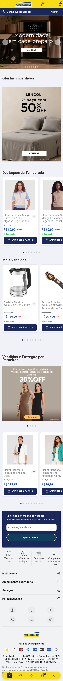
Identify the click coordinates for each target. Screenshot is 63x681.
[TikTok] (50, 619)
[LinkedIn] (31, 619)
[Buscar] (20, 675)
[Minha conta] (53, 675)
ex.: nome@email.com (19, 527)
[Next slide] (58, 42)
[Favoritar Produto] (34, 216)
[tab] (25, 67)
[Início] (9, 675)
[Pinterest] (12, 619)
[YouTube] (50, 610)
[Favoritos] (31, 675)
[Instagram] (12, 610)
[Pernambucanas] (23, 4)
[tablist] (31, 251)
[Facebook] (31, 610)
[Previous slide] (5, 42)
